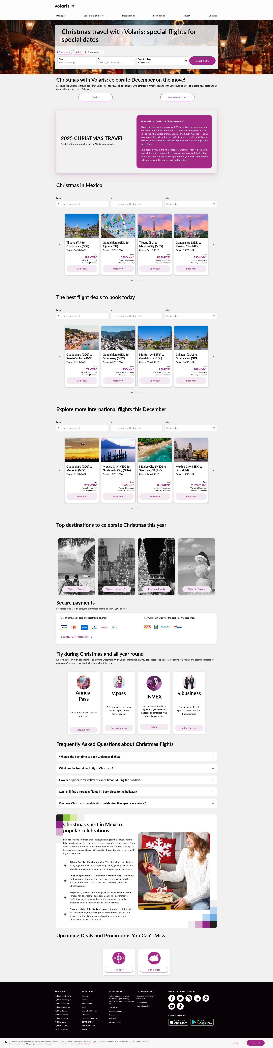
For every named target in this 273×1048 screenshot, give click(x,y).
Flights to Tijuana (61, 1011)
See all (84, 1029)
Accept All (255, 1043)
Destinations (128, 15)
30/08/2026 (144, 62)
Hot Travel (119, 969)
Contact (213, 15)
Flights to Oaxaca (196, 589)
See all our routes (61, 1029)
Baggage (85, 996)
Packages (61, 15)
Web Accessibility (115, 1022)
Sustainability (114, 1015)
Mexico (95, 97)
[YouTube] (171, 1006)
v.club (84, 1007)
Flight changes (87, 1003)
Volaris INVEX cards (89, 1011)
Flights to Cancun (76, 589)
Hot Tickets (154, 969)
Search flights (202, 60)
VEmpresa (85, 1014)
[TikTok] (180, 1006)
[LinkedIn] (197, 998)
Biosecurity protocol (89, 1018)
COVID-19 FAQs (88, 1022)
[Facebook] (171, 998)
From (61, 59)
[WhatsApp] (205, 998)
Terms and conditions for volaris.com (145, 997)
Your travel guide (94, 15)
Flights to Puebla (156, 589)
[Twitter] (180, 998)
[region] (136, 1043)
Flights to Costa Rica (62, 1003)
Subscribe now (119, 728)
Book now (82, 268)
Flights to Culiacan (62, 1026)
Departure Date (144, 59)
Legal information (143, 1006)
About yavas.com (88, 1026)
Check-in (85, 1000)
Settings (236, 1043)
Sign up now (83, 729)
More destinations (177, 97)
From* (59, 198)
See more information (75, 636)
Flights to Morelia (61, 1018)
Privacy (186, 15)
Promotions (159, 15)
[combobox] (75, 62)
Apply (154, 726)
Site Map (112, 1018)
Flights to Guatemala (62, 1007)
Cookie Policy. (84, 1044)
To (99, 59)
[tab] (132, 280)
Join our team (114, 1007)
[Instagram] (188, 998)
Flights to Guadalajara (63, 1000)
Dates (167, 198)
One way (63, 52)
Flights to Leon (60, 1022)
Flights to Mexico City (117, 589)
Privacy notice (141, 1002)
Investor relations (115, 1011)
